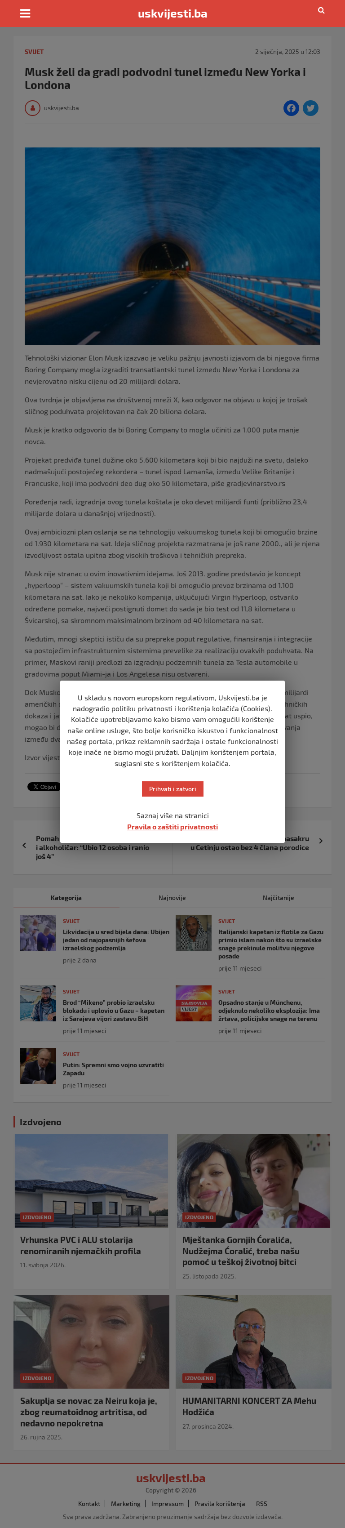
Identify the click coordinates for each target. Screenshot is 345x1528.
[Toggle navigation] (25, 13)
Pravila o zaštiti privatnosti (172, 826)
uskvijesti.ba (173, 13)
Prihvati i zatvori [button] (172, 789)
